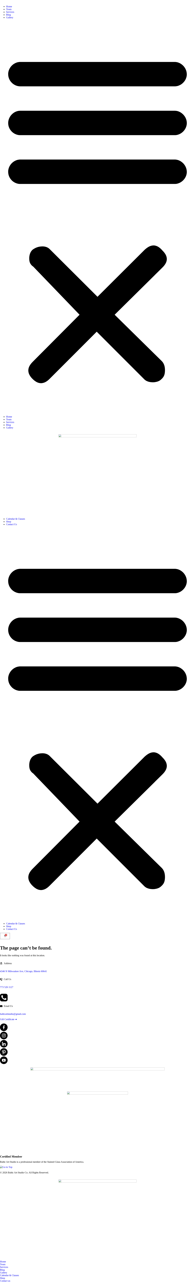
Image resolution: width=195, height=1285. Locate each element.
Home (9, 6)
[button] (97, 217)
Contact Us (11, 524)
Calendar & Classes (15, 519)
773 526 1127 (6, 987)
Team (8, 9)
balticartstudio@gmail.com (13, 1014)
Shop (8, 521)
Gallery (9, 17)
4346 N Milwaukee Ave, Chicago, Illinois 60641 (23, 971)
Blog (8, 14)
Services (10, 12)
